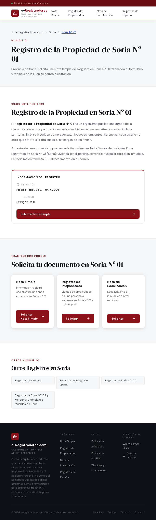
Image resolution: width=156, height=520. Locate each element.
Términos (125, 512)
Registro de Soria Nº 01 (120, 380)
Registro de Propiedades (76, 13)
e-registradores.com (29, 32)
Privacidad (98, 512)
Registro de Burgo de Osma (74, 383)
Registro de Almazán (28, 380)
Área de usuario (131, 455)
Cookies (112, 512)
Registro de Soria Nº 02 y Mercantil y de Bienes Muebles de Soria (32, 400)
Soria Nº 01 (69, 32)
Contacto (140, 512)
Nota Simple (55, 13)
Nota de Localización (105, 13)
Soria (52, 32)
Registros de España (130, 13)
